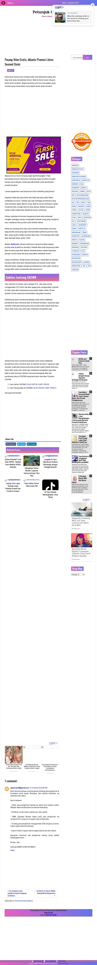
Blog (89, 191)
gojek (81, 210)
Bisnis (82, 191)
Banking (75, 184)
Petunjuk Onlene (48, 12)
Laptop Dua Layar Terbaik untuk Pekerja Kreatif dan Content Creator (13, 487)
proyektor (76, 258)
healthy (86, 214)
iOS (73, 221)
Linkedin (33, 444)
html (74, 217)
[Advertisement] (48, 37)
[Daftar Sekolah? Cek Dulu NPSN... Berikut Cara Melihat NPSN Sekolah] (13, 456)
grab (88, 210)
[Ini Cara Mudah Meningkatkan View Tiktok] (50, 485)
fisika (88, 206)
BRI (73, 203)
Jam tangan (81, 221)
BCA (81, 184)
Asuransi (75, 173)
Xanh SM (75, 270)
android (75, 165)
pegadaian (76, 255)
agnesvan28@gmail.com (19, 788)
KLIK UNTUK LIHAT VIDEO (45, 388)
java (74, 225)
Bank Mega (76, 180)
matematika (84, 243)
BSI (78, 203)
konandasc (86, 236)
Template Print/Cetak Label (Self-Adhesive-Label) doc (79, 439)
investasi (87, 217)
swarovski (76, 266)
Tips (11, 70)
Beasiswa (75, 188)
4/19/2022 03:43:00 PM (38, 788)
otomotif (75, 251)
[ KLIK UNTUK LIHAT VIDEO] (37, 384)
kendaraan (76, 232)
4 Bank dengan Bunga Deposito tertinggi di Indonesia (80, 377)
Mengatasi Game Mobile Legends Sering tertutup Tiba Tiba (31, 472)
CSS (89, 203)
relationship (77, 262)
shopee (86, 262)
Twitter (22, 444)
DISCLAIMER (50, 961)
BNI (73, 195)
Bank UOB (85, 180)
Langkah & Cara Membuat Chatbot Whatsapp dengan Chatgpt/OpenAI (50, 463)
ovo (83, 251)
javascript (82, 225)
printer (85, 255)
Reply (12, 850)
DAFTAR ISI (37, 961)
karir (74, 229)
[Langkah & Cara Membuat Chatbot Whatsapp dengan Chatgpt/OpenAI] (50, 456)
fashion (81, 206)
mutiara (84, 247)
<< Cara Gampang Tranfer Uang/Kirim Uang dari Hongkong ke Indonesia (17, 893)
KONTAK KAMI (50, 915)
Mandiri (75, 243)
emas (74, 206)
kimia (84, 232)
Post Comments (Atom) (24, 901)
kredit (74, 240)
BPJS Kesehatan (82, 195)
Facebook (11, 444)
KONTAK (61, 961)
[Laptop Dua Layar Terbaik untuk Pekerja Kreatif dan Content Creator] (13, 480)
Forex (74, 210)
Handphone (76, 214)
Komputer (75, 236)
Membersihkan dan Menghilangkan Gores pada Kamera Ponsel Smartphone (80, 418)
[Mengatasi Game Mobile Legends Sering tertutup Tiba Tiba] (31, 461)
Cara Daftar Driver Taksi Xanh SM (31, 484)
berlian (75, 191)
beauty (84, 188)
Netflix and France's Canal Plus (84, 361)
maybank (75, 247)
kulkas (81, 240)
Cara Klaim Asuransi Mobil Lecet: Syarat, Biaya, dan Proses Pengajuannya (81, 396)
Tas (84, 266)
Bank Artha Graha (79, 176)
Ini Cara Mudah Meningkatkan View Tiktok (50, 494)
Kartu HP (82, 229)
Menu (10, 3)
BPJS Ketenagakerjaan (80, 199)
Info (79, 217)
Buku (83, 203)
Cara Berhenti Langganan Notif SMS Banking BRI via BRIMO (80, 459)
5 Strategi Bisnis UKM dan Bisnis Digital (79, 479)
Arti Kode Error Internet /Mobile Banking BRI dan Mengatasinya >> (46, 893)
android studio (78, 169)
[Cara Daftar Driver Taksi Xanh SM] (31, 480)
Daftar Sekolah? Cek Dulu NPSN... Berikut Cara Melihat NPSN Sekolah (13, 463)
